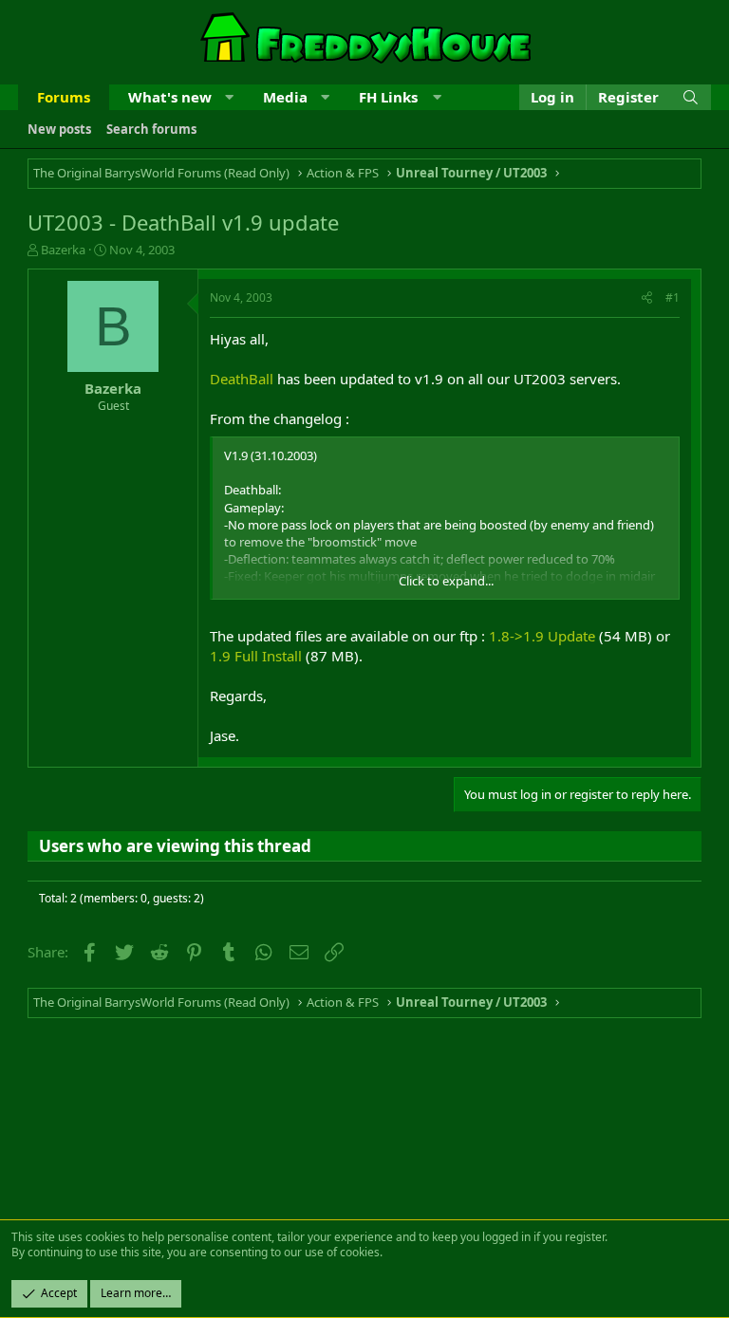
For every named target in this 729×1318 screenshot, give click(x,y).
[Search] (690, 97)
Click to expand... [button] (446, 580)
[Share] (647, 298)
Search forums (151, 129)
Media (285, 96)
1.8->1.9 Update (542, 635)
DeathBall (241, 378)
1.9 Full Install (256, 655)
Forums (63, 96)
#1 (672, 297)
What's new (170, 96)
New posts (59, 129)
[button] (229, 97)
